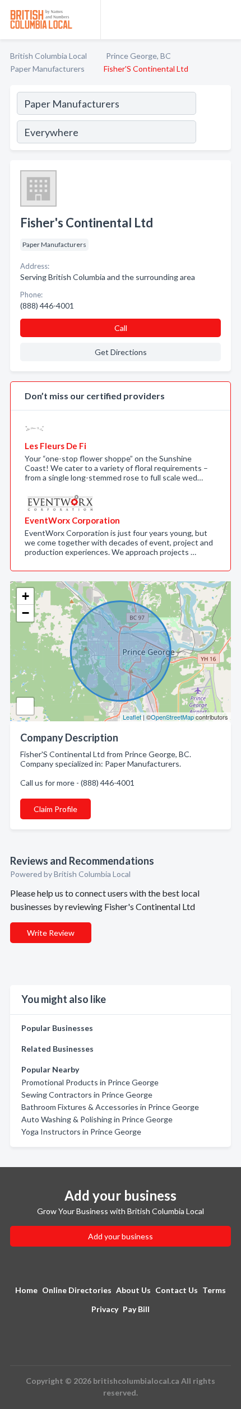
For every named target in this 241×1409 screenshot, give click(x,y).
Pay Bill (136, 1309)
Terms (214, 1290)
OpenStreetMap (172, 716)
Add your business (120, 1236)
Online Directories (77, 1290)
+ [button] (25, 596)
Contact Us (176, 1290)
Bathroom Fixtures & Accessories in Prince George (110, 1107)
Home (26, 1290)
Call (120, 328)
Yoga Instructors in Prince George (81, 1131)
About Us (133, 1290)
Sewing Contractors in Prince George (86, 1094)
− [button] (25, 613)
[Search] (213, 119)
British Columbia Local (48, 55)
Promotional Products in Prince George (90, 1082)
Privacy (104, 1309)
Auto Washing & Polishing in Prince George (97, 1119)
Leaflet (132, 716)
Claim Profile (55, 809)
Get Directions (121, 352)
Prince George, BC (138, 55)
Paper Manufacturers (47, 68)
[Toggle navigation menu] (226, 19)
